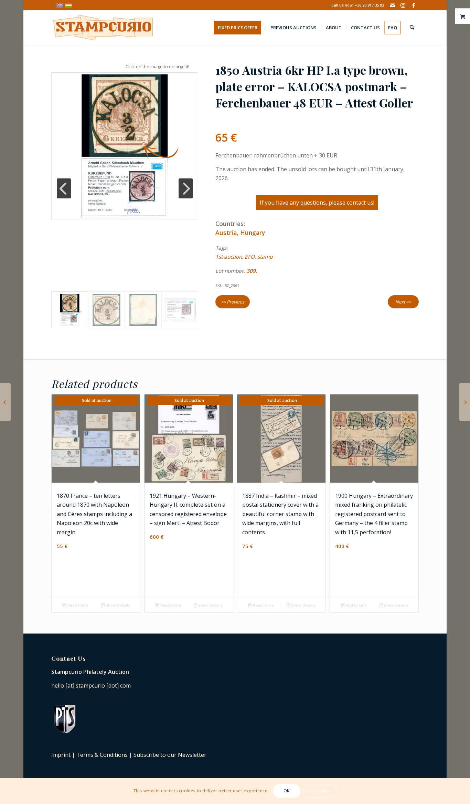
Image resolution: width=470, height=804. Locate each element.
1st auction (228, 256)
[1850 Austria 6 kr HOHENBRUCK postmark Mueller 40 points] (464, 402)
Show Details (117, 605)
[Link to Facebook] (413, 5)
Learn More (319, 791)
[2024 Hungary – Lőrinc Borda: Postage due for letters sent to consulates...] (5, 402)
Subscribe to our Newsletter (169, 755)
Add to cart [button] (355, 605)
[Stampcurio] (102, 27)
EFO (250, 256)
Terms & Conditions (102, 755)
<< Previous (232, 302)
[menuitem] (240, 27)
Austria (226, 232)
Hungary (252, 232)
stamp (265, 256)
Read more (77, 605)
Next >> (403, 302)
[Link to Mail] (393, 5)
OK (287, 791)
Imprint (61, 755)
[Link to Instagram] (403, 5)
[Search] (412, 27)
